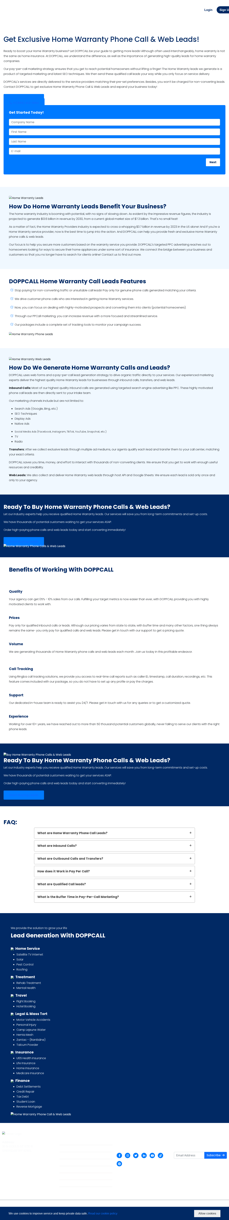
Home (63, 1142)
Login (208, 10)
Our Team (65, 1156)
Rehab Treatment (28, 983)
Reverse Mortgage (29, 1107)
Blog (62, 1170)
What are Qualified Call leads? (61, 884)
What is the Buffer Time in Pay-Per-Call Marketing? (78, 897)
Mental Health (26, 988)
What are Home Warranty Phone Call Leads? (72, 833)
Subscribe (214, 1155)
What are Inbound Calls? (57, 846)
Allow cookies (207, 1213)
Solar (19, 959)
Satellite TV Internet (29, 954)
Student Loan (25, 1102)
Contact (64, 1184)
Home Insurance (27, 1068)
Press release (68, 1177)
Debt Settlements (28, 1087)
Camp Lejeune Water (31, 1030)
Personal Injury (26, 1025)
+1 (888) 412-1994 (25, 103)
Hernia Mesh (24, 1035)
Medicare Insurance (30, 1073)
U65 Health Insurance (31, 1058)
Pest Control (24, 964)
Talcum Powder (27, 1045)
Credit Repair (25, 1092)
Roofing (21, 969)
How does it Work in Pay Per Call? (63, 871)
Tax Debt (22, 1097)
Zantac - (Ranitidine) (30, 1040)
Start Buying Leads (23, 542)
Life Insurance (25, 1063)
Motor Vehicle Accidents (33, 1020)
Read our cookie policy (102, 1213)
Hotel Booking (25, 1006)
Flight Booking (25, 1001)
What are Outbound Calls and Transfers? (70, 858)
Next (212, 162)
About (63, 1149)
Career (63, 1163)
